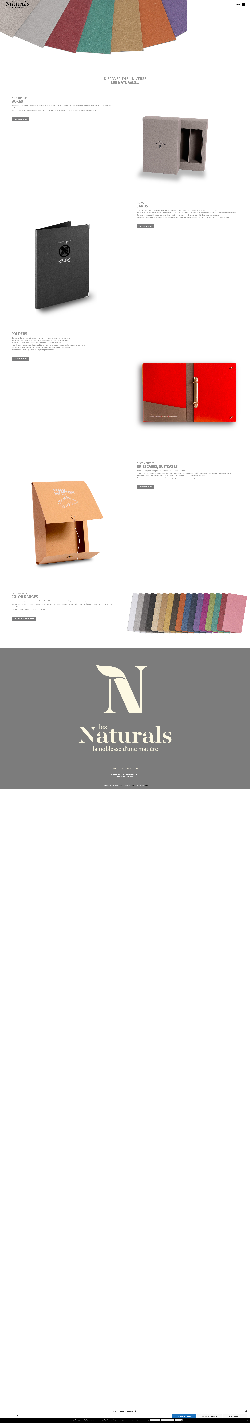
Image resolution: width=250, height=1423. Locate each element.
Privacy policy (179, 1420)
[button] (246, 1411)
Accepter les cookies (184, 1416)
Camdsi (146, 785)
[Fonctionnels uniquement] (248, 1420)
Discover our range (20, 119)
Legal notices (121, 777)
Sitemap (130, 777)
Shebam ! (133, 785)
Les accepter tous (155, 1420)
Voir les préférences (235, 1416)
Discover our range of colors (24, 618)
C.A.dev (121, 785)
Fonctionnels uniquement (209, 1416)
